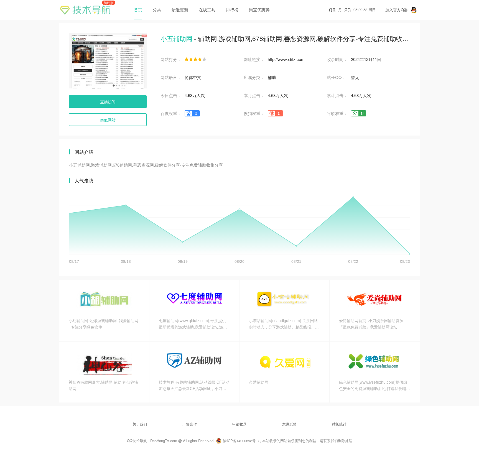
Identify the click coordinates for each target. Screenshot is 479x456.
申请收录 (239, 424)
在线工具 (207, 9)
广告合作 (189, 424)
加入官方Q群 (396, 9)
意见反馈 (289, 424)
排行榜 (232, 9)
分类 (157, 9)
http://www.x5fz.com (286, 59)
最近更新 (180, 9)
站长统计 (339, 424)
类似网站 (108, 120)
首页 (138, 9)
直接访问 (108, 102)
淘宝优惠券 (259, 9)
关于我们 (140, 424)
